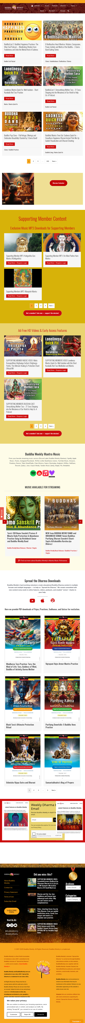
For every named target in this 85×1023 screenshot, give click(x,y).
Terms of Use (9, 897)
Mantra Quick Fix (13, 104)
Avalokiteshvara (54, 61)
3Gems (47, 61)
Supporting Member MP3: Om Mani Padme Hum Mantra (61, 257)
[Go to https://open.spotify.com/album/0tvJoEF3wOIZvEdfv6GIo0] (33, 473)
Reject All (27, 1014)
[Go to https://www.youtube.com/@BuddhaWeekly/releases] (39, 473)
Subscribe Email (10, 901)
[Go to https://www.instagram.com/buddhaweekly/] (12, 925)
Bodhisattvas (62, 61)
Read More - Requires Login (18, 263)
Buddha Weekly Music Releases (16, 548)
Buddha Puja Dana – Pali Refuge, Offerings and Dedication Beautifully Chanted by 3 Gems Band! (20, 137)
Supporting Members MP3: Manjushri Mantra (21, 291)
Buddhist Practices (14, 150)
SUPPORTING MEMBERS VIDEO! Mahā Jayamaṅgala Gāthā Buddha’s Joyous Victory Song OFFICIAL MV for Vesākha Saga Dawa (47, 928)
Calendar (37, 5)
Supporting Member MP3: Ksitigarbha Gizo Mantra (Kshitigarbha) (20, 257)
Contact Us (8, 887)
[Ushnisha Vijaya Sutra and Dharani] (22, 759)
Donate (62, 11)
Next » (54, 161)
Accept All (40, 1014)
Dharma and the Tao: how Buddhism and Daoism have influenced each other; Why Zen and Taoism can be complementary (46, 898)
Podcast (54, 5)
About (42, 11)
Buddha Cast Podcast (9, 61)
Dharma (63, 5)
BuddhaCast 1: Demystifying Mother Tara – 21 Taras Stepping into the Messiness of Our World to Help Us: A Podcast (63, 92)
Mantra (6, 104)
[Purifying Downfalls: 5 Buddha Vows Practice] (62, 703)
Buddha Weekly (8, 987)
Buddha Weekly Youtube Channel (66, 966)
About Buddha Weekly (9, 882)
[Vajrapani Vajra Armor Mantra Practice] (62, 644)
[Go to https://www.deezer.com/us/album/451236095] (52, 473)
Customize (13, 1014)
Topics (73, 5)
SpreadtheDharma (61, 969)
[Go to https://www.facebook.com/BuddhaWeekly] (8, 925)
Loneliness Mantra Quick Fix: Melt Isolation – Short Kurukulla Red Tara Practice (21, 91)
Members (52, 11)
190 (47, 161)
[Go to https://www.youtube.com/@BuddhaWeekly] (15, 925)
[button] (68, 10)
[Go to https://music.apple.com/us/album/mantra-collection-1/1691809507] (45, 473)
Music (47, 5)
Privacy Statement (11, 892)
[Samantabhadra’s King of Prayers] (62, 759)
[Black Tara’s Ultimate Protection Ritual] (22, 703)
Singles (34, 548)
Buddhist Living (49, 152)
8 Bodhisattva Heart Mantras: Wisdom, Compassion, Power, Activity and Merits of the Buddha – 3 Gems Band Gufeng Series (63, 47)
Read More (10, 55)
